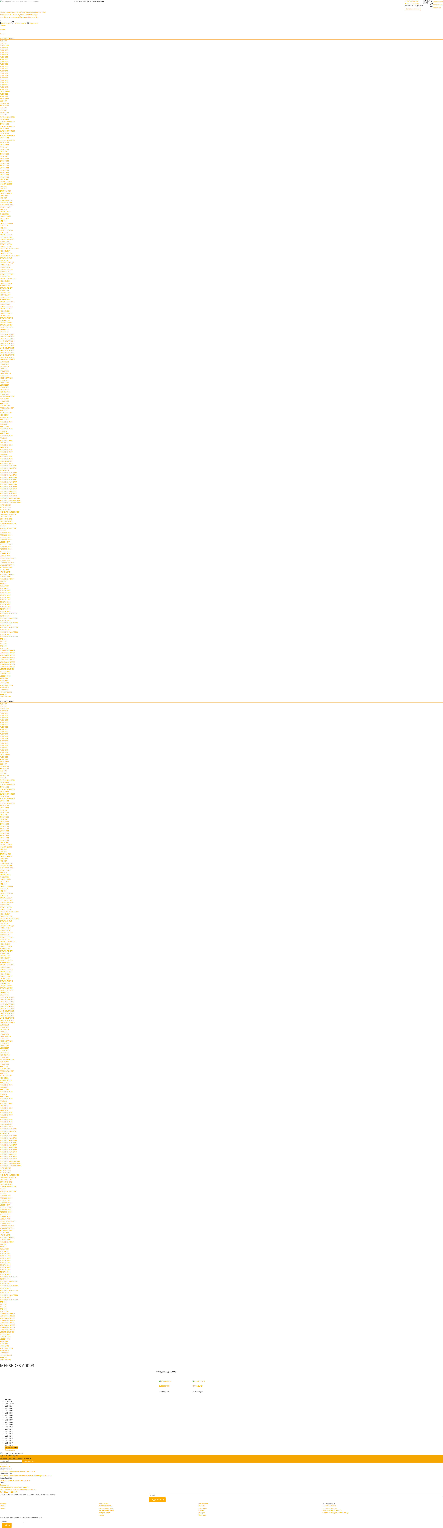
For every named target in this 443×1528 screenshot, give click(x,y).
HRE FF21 (3, 198)
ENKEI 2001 (4, 214)
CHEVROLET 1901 (6, 200)
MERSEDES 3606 (6, 449)
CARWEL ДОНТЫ (6, 230)
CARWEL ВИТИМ (6, 223)
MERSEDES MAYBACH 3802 (10, 500)
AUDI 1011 (4, 71)
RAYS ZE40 (4, 454)
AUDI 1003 (4, 52)
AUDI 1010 (4, 68)
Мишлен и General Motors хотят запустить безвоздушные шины (25, 1476)
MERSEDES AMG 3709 (8, 486)
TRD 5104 (3, 646)
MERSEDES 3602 (6, 429)
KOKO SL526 (5, 281)
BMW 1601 (4, 147)
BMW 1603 (4, 156)
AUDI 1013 (4, 75)
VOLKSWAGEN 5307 (7, 664)
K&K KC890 (4, 426)
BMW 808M (4, 158)
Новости (201, 1506)
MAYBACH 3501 (6, 417)
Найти (7, 1525)
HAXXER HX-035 (6, 184)
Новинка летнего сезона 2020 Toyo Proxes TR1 (18, 1490)
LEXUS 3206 (4, 380)
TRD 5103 (3, 643)
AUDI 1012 (4, 73)
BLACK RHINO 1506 (7, 140)
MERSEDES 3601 (6, 422)
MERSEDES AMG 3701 (8, 466)
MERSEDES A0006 (6, 574)
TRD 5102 (3, 641)
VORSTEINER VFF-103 (8, 523)
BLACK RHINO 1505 (7, 135)
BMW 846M (4, 175)
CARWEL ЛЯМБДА (7, 262)
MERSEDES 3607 (6, 452)
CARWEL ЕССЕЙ (6, 235)
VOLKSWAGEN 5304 (7, 657)
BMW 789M (4, 145)
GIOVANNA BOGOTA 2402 (9, 255)
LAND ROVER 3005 (7, 343)
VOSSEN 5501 (5, 671)
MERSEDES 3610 (6, 463)
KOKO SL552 (5, 299)
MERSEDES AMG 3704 (8, 475)
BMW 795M (4, 154)
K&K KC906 (4, 433)
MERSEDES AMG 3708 (8, 484)
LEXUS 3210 (4, 394)
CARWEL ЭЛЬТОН (6, 327)
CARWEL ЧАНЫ (6, 322)
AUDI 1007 (4, 62)
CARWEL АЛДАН (6, 202)
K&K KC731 (4, 403)
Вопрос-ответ (104, 1513)
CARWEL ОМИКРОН (7, 279)
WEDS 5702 (4, 683)
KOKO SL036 (5, 242)
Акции (101, 1515)
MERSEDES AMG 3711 (8, 491)
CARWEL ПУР (5, 292)
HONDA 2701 (5, 276)
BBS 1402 (3, 108)
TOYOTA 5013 (5, 625)
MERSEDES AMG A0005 (9, 627)
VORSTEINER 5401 (7, 669)
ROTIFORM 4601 (6, 567)
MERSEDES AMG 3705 (8, 477)
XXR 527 (3, 583)
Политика (202, 1515)
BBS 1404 (3, 115)
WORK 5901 (4, 687)
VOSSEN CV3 (5, 537)
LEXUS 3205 (4, 376)
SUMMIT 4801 (5, 576)
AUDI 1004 (4, 55)
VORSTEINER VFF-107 (8, 528)
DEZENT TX (4, 332)
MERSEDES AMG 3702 (8, 468)
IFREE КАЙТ (4, 383)
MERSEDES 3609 (6, 459)
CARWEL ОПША (6, 283)
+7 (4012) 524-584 (411, 1)
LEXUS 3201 (4, 362)
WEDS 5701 (4, 680)
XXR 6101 (3, 694)
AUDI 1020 (4, 94)
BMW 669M (4, 124)
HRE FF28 (3, 209)
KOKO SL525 (5, 272)
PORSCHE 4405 (5, 549)
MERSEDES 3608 (6, 456)
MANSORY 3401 (6, 413)
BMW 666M (4, 119)
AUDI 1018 (4, 87)
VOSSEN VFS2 (5, 556)
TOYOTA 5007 (5, 604)
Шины (2, 1506)
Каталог (3, 1503)
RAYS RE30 (4, 443)
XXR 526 (3, 581)
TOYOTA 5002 (5, 593)
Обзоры (201, 1513)
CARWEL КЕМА (5, 246)
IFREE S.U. (4, 369)
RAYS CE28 (4, 424)
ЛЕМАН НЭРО (5, 697)
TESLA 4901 (4, 586)
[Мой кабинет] (429, 2)
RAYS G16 (3, 431)
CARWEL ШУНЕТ (6, 325)
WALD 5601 (4, 678)
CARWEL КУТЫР (6, 258)
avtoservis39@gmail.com (331, 1510)
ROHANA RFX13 (6, 461)
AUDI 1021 (4, 96)
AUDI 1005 (4, 57)
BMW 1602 (4, 152)
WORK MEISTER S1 (7, 565)
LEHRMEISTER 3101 (7, 359)
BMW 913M (4, 177)
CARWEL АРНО (5, 212)
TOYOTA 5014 (5, 630)
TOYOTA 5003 (5, 595)
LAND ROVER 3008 (7, 350)
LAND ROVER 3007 (7, 348)
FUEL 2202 (4, 232)
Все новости (5, 1466)
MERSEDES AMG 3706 (8, 480)
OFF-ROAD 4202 (6, 519)
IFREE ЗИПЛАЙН (6, 378)
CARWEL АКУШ (6, 193)
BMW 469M (4, 103)
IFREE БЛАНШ (5, 373)
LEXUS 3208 (4, 387)
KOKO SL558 (5, 304)
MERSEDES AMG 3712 (8, 493)
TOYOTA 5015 (5, 634)
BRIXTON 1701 (5, 191)
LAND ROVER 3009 (7, 352)
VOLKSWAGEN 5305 (7, 660)
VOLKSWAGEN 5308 (7, 667)
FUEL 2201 (4, 225)
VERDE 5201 (4, 648)
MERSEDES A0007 (6, 579)
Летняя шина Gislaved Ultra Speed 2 (14, 1487)
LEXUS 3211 (4, 401)
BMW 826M (4, 172)
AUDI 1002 (4, 50)
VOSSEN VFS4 (5, 560)
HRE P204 (3, 228)
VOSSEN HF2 (5, 553)
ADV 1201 (3, 43)
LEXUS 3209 (4, 389)
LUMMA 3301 (5, 406)
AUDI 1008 (4, 64)
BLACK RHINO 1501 (7, 117)
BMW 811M (4, 163)
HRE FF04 (3, 186)
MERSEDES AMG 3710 (8, 489)
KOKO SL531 (5, 290)
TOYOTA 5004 (5, 597)
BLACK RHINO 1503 (7, 126)
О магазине (203, 1503)
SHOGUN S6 (4, 470)
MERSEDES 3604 (6, 440)
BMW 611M (4, 112)
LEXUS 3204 (4, 371)
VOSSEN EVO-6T (6, 544)
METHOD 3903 (5, 510)
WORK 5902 (4, 690)
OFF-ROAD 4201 (6, 516)
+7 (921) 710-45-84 (412, 3)
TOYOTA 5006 (5, 602)
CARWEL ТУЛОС (6, 313)
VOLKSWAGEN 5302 (7, 653)
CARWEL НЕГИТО (6, 274)
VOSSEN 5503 (5, 676)
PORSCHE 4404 (5, 546)
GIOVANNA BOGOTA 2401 (9, 249)
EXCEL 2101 (4, 219)
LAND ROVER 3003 (7, 339)
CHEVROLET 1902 (6, 205)
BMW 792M (4, 149)
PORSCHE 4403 (5, 540)
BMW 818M (4, 168)
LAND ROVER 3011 (7, 357)
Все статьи (4, 1485)
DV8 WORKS (4, 179)
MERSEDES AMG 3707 (8, 482)
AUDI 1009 (4, 66)
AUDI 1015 (4, 80)
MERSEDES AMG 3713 (8, 496)
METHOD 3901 (5, 505)
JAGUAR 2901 (5, 320)
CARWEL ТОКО (5, 309)
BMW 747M (4, 138)
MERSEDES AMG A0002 (9, 618)
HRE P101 (3, 221)
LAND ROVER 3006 (7, 346)
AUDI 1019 (4, 89)
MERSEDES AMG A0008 (9, 632)
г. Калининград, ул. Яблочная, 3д (335, 1513)
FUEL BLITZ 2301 (6, 237)
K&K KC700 (4, 399)
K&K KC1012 (4, 392)
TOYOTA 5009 (5, 609)
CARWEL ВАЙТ (5, 216)
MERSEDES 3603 (6, 436)
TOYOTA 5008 (5, 607)
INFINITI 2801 (5, 316)
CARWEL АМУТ (5, 207)
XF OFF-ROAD (5, 572)
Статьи (201, 1510)
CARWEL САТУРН (6, 297)
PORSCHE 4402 (5, 535)
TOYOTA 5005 (5, 600)
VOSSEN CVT (5, 542)
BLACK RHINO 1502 (7, 122)
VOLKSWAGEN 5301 (7, 650)
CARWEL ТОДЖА (6, 306)
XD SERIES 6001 (6, 692)
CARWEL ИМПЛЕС (7, 239)
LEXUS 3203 (4, 366)
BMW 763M (4, 142)
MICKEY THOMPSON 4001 (10, 512)
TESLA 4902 (4, 588)
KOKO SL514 (5, 267)
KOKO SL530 (5, 286)
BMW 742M (4, 133)
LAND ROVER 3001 (7, 334)
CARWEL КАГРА (6, 244)
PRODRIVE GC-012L (7, 396)
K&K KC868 (4, 415)
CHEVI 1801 (4, 195)
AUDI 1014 (4, 78)
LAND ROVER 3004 (7, 341)
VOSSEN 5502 (5, 673)
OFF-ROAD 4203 (6, 521)
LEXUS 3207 (4, 385)
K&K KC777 (4, 410)
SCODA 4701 (5, 570)
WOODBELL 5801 (6, 685)
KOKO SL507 (5, 251)
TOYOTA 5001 (5, 590)
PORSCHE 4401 (5, 533)
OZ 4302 (3, 530)
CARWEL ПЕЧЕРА (6, 288)
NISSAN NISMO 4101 (8, 514)
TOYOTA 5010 (5, 611)
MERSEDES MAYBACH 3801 (10, 498)
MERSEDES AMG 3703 (8, 473)
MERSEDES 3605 (6, 445)
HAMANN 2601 (5, 265)
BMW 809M (4, 161)
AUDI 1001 (4, 48)
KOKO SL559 (5, 311)
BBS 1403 (3, 110)
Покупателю (104, 1503)
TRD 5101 (3, 639)
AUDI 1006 (4, 59)
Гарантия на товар (106, 1510)
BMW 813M (4, 165)
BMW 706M (4, 128)
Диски (2, 1508)
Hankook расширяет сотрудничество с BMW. (17, 1471)
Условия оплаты (105, 1506)
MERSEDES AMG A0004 (9, 623)
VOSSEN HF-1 (5, 551)
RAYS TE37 (4, 447)
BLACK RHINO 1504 (7, 131)
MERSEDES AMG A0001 (9, 613)
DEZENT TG (4, 329)
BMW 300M (4, 98)
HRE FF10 (3, 189)
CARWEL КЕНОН (6, 253)
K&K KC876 (4, 419)
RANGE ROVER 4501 (7, 558)
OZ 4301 (3, 526)
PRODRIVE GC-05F (7, 408)
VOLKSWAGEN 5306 (7, 662)
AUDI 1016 (4, 82)
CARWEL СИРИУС (6, 302)
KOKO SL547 (5, 295)
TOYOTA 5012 (5, 620)
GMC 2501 (4, 260)
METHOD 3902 (5, 507)
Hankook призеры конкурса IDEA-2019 (15, 1480)
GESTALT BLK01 (6, 182)
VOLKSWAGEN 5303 (7, 655)
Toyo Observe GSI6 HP (8, 1492)
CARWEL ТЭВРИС (6, 318)
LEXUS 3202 (4, 364)
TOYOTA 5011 (5, 616)
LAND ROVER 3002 (7, 336)
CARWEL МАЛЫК (6, 269)
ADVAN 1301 (4, 45)
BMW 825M (4, 170)
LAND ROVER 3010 (7, 355)
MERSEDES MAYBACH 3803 (10, 503)
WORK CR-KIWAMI (7, 563)
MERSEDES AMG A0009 (9, 637)
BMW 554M (4, 105)
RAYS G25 (3, 438)
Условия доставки (106, 1508)
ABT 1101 (3, 41)
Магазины (202, 1508)
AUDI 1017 (4, 85)
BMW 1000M (5, 92)
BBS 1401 (3, 101)
